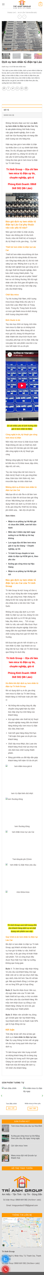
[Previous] (5, 32)
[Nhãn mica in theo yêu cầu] (32, 1094)
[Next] (39, 32)
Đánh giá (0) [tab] (9, 115)
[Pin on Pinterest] (22, 89)
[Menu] (3, 4)
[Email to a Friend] (17, 89)
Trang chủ (11, 12)
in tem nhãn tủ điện (12, 75)
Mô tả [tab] (6, 110)
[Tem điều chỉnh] (11, 1094)
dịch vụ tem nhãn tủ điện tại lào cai (19, 73)
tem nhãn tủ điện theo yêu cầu (27, 80)
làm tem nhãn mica (11, 78)
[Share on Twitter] (13, 89)
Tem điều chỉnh (11, 1104)
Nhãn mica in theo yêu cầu (33, 1104)
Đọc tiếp (11, 1108)
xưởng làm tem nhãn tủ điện (11, 83)
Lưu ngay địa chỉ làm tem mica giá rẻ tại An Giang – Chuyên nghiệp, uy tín (22, 545)
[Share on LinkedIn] (26, 89)
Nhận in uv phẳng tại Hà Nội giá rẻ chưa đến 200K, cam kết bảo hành (22, 524)
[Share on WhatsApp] (4, 89)
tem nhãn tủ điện (25, 78)
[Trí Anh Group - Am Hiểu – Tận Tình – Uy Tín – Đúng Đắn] (22, 4)
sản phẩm (12, 129)
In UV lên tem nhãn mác (27, 12)
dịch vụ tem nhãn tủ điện (13, 70)
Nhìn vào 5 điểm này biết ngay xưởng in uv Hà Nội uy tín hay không (21, 535)
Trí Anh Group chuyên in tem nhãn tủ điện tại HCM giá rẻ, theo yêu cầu (23, 556)
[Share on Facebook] (8, 89)
